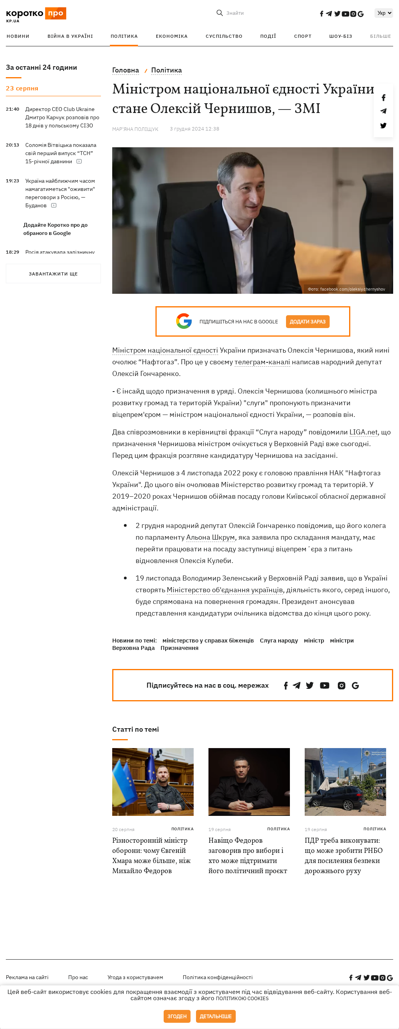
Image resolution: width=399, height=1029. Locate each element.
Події (268, 36)
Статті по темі (135, 729)
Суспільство (224, 36)
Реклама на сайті (27, 977)
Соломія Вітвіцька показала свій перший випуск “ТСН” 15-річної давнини (60, 153)
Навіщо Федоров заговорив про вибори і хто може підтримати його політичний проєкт (247, 856)
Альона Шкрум (210, 537)
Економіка (172, 36)
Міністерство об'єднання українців (225, 589)
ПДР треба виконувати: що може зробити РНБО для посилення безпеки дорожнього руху (344, 856)
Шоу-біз (340, 36)
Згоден (177, 1016)
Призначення (180, 647)
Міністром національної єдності (165, 350)
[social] (321, 14)
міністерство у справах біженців (208, 640)
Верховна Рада (133, 647)
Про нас (78, 977)
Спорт (303, 36)
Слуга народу (279, 640)
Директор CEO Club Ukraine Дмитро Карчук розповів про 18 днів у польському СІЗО (62, 117)
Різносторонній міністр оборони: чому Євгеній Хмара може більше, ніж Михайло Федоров (151, 856)
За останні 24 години (41, 67)
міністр (314, 640)
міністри (342, 640)
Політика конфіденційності (218, 977)
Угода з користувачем (135, 977)
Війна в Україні (70, 36)
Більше (380, 36)
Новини (18, 36)
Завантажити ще (53, 274)
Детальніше (216, 1016)
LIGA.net (364, 431)
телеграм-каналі (262, 361)
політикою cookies (242, 998)
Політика (124, 36)
